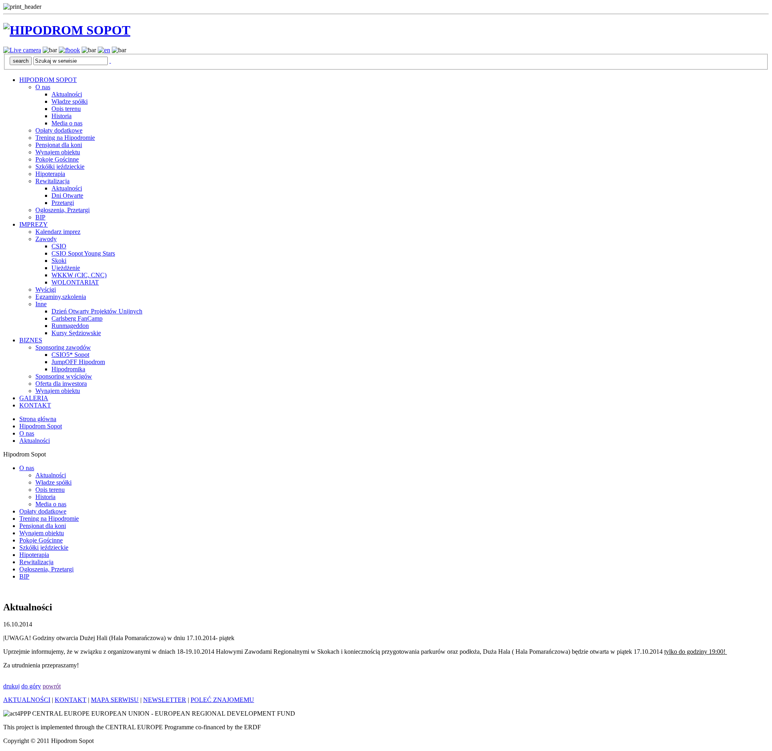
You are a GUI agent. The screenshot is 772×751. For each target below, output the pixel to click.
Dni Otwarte (67, 195)
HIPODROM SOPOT (48, 79)
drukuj (11, 686)
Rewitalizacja (52, 181)
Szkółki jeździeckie (59, 166)
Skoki (58, 260)
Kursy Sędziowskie (76, 332)
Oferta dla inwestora (61, 383)
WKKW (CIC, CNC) (79, 275)
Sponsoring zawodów (63, 347)
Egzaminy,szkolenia (60, 296)
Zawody (46, 238)
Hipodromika (68, 369)
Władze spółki (69, 101)
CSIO (58, 246)
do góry (31, 686)
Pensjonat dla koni (58, 144)
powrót (52, 686)
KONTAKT (35, 405)
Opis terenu (66, 108)
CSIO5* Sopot (70, 354)
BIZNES (30, 340)
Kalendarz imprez (57, 231)
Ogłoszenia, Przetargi (62, 210)
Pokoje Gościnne (57, 159)
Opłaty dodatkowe (58, 130)
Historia (61, 116)
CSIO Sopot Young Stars (83, 253)
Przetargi (62, 202)
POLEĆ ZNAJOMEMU (222, 699)
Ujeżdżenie (65, 267)
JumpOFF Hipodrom (78, 361)
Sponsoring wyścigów (63, 376)
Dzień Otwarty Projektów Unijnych (96, 311)
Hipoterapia (50, 173)
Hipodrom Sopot (40, 426)
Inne (41, 304)
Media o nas (66, 123)
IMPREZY (33, 224)
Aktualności (66, 94)
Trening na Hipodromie (65, 137)
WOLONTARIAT (75, 282)
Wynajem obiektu (57, 152)
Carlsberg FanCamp (77, 318)
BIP (40, 217)
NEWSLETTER (164, 699)
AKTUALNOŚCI (26, 699)
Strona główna (37, 418)
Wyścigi (45, 289)
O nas (42, 87)
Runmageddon (70, 325)
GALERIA (33, 398)
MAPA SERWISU (115, 699)
